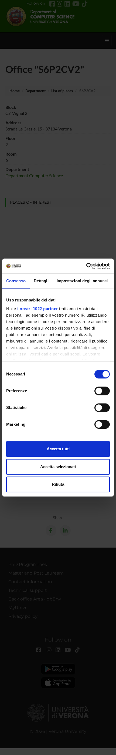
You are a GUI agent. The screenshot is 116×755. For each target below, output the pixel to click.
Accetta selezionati (58, 466)
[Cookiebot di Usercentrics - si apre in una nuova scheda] (86, 266)
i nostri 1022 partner (37, 308)
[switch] (102, 391)
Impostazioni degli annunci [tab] (82, 280)
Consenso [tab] (16, 280)
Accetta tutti (58, 449)
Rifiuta (58, 484)
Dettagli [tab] (41, 280)
